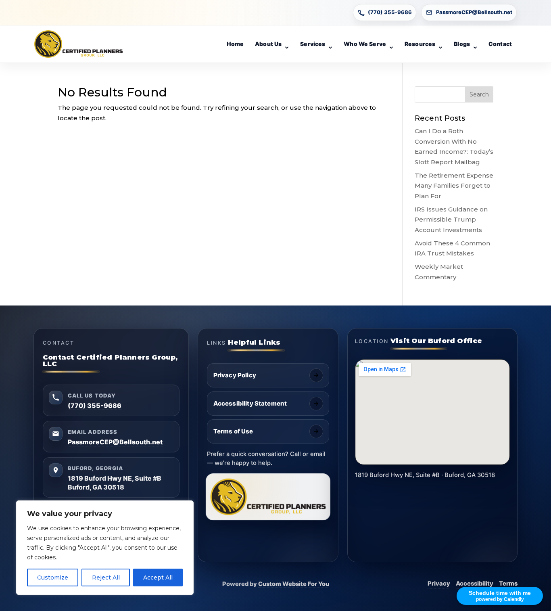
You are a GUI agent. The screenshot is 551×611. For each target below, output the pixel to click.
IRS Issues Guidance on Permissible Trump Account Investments (451, 219)
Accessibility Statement (250, 403)
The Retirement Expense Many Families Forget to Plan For (454, 186)
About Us (268, 43)
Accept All (158, 577)
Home (235, 43)
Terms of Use (233, 431)
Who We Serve (365, 43)
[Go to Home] (78, 44)
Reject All (106, 577)
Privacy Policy (234, 375)
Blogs (462, 43)
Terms (508, 583)
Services (312, 43)
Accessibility (474, 583)
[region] (105, 547)
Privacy (439, 583)
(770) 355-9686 (390, 12)
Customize (52, 577)
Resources (420, 43)
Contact (500, 43)
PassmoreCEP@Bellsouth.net (474, 12)
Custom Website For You (293, 584)
